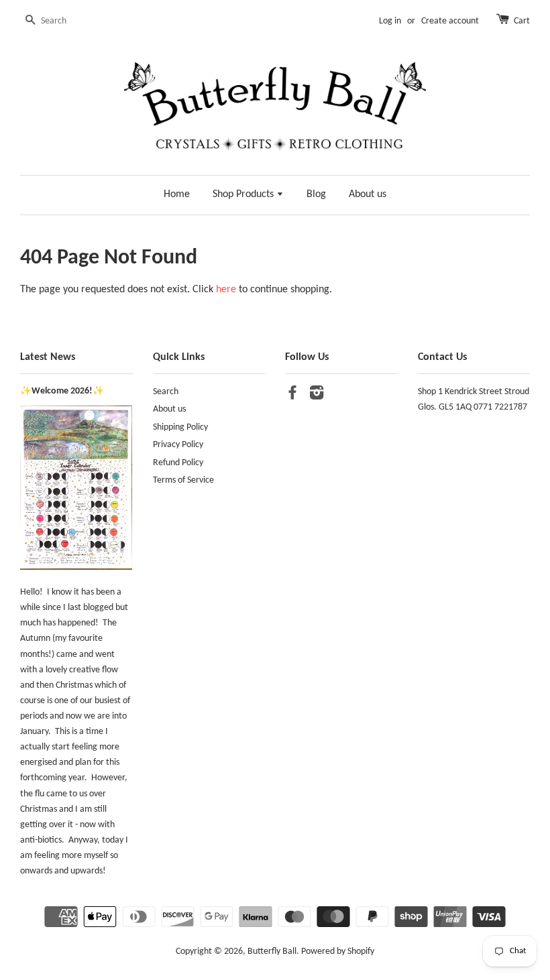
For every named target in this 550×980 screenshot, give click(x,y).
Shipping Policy (180, 427)
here (226, 289)
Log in (390, 21)
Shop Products (244, 194)
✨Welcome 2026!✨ (62, 391)
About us (367, 194)
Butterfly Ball (272, 951)
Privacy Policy (178, 444)
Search (165, 391)
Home (177, 194)
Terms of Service (183, 480)
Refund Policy (178, 462)
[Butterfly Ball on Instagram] (316, 395)
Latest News (47, 357)
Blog (316, 194)
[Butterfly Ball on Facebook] (292, 395)
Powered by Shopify (337, 951)
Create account (450, 21)
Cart (522, 21)
